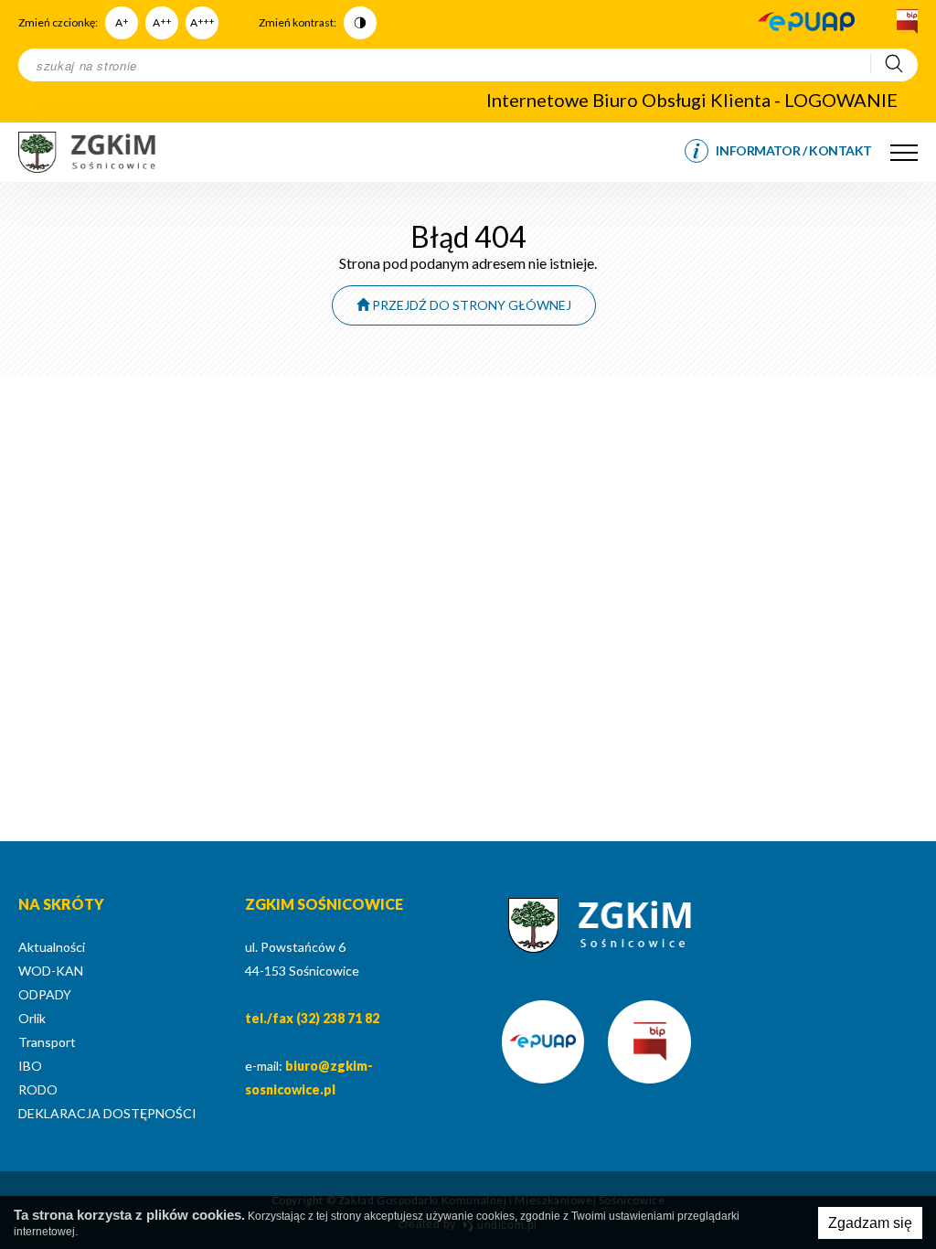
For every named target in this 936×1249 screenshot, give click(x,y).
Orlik (32, 1018)
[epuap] (806, 22)
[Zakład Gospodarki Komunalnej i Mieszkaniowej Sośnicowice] (86, 152)
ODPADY (44, 994)
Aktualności (51, 947)
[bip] (905, 22)
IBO (30, 1065)
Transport (47, 1042)
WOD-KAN (50, 970)
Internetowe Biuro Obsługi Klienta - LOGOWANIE (692, 100)
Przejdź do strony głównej (470, 305)
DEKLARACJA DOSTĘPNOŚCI (107, 1113)
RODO (38, 1089)
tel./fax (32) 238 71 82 (312, 1018)
